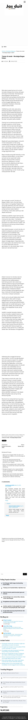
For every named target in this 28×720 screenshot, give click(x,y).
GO (24, 574)
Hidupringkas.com (21, 718)
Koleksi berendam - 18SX (6, 447)
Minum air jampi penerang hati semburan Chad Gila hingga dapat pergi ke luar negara (12, 461)
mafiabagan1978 (9, 485)
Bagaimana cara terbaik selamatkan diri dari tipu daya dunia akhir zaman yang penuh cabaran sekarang (13, 475)
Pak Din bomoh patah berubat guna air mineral (13, 593)
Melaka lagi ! (21, 446)
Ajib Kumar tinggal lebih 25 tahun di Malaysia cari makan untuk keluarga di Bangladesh (14, 456)
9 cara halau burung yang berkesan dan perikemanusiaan (14, 611)
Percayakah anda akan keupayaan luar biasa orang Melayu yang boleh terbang (13, 651)
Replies (8, 503)
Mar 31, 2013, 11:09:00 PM (16, 506)
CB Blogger (11, 718)
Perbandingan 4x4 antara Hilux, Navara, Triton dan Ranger (14, 597)
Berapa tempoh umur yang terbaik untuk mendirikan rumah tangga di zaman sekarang (13, 470)
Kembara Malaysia (10, 51)
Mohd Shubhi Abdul (14, 506)
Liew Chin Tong (7, 626)
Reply (6, 500)
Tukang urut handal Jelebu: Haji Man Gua (14, 587)
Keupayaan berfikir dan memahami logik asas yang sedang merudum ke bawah (13, 644)
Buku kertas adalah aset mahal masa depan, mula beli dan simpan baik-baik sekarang (14, 466)
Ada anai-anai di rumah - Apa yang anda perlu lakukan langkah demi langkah (12, 635)
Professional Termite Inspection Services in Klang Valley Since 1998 (13, 622)
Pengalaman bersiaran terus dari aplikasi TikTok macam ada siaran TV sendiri (13, 647)
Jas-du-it (14, 717)
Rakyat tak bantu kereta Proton (11, 673)
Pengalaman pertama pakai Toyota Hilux (14, 601)
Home (3, 51)
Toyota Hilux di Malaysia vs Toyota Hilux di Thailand (13, 692)
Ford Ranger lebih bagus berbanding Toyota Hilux (13, 583)
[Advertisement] (14, 30)
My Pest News (7, 633)
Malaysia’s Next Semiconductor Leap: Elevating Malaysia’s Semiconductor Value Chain (13, 628)
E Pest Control (7, 620)
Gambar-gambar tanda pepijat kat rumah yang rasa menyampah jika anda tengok (14, 606)
